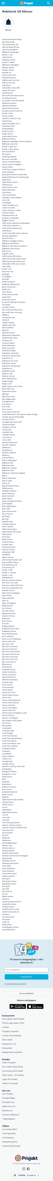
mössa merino (8, 116)
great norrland (8, 496)
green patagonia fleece (12, 501)
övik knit (5, 320)
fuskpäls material (9, 491)
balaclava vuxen (9, 363)
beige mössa (7, 134)
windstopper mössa (10, 927)
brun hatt (6, 406)
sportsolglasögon (9, 843)
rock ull (5, 815)
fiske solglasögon (9, 460)
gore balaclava (8, 493)
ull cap (4, 894)
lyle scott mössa (9, 662)
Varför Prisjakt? (9, 1062)
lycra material (7, 636)
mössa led (6, 697)
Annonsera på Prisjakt (12, 1071)
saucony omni (8, 830)
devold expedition (9, 236)
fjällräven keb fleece (10, 243)
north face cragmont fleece (13, 169)
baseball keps (8, 128)
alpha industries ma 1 (11, 123)
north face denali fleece (12, 738)
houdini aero (7, 544)
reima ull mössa (8, 90)
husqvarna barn (8, 547)
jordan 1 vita (7, 55)
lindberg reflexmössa (11, 284)
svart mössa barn (9, 873)
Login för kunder (9, 1079)
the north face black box (12, 310)
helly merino (7, 534)
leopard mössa (8, 616)
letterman (6, 618)
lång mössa (7, 664)
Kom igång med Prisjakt (13, 1018)
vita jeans (6, 919)
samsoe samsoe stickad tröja (14, 827)
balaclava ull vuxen (10, 361)
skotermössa (7, 93)
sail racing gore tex (10, 44)
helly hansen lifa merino (12, 256)
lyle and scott (7, 644)
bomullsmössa (8, 401)
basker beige (7, 381)
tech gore (6, 878)
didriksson (6, 447)
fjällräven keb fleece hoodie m (14, 246)
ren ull (4, 807)
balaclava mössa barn (11, 356)
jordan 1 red (7, 575)
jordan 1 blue (7, 113)
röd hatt (5, 820)
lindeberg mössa (9, 631)
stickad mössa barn (10, 853)
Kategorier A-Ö (9, 1043)
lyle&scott (6, 289)
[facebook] (28, 1169)
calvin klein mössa (9, 136)
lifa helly (5, 279)
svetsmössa (7, 121)
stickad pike (7, 858)
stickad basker (8, 850)
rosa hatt (6, 817)
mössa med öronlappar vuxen (14, 713)
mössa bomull (8, 687)
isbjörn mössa (8, 557)
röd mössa (6, 192)
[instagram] (23, 1169)
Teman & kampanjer (11, 1035)
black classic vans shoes (12, 386)
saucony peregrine (10, 49)
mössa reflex (7, 167)
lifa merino (6, 154)
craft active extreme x (11, 225)
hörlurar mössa (8, 549)
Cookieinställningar (11, 1146)
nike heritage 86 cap (10, 47)
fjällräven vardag (9, 468)
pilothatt (5, 782)
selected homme (9, 77)
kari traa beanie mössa (11, 580)
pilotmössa (6, 784)
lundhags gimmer (9, 156)
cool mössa (7, 437)
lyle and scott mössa (10, 654)
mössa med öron (9, 75)
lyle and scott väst (9, 659)
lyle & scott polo (9, 287)
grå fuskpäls (7, 503)
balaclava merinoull (10, 353)
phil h (4, 779)
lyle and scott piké (9, 159)
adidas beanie (8, 322)
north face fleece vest (11, 743)
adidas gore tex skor (11, 80)
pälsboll (5, 797)
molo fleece (7, 292)
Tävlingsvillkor (9, 1133)
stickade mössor (9, 861)
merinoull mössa (9, 677)
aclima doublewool (10, 205)
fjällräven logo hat (9, 144)
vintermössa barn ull (10, 912)
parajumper (7, 769)
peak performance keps (12, 39)
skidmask (6, 838)
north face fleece (9, 741)
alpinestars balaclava (11, 335)
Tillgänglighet (8, 1118)
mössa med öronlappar (12, 164)
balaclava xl (7, 368)
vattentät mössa (9, 904)
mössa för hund (8, 692)
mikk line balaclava (10, 679)
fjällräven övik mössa (11, 248)
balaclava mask (8, 60)
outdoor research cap (11, 118)
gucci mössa (7, 514)
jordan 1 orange (9, 572)
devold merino (8, 238)
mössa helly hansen (10, 695)
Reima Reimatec (8, 190)
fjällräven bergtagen (10, 52)
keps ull (5, 600)
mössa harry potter (10, 294)
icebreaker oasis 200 (10, 88)
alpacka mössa (8, 332)
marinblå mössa (8, 669)
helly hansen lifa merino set (13, 261)
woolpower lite (8, 317)
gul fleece (6, 516)
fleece (4, 475)
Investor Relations (10, 1114)
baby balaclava (8, 345)
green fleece (7, 498)
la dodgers (6, 276)
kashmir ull (6, 72)
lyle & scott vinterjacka (11, 639)
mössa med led (8, 705)
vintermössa (7, 57)
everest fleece (8, 457)
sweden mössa (8, 307)
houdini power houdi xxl (12, 111)
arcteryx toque (8, 343)
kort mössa (6, 608)
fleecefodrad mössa (10, 486)
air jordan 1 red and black (13, 100)
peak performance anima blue (14, 174)
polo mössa (7, 789)
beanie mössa (8, 131)
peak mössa (7, 776)
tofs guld (6, 886)
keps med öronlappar (11, 593)
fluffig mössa (7, 488)
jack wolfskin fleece (10, 562)
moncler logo (7, 682)
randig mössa (8, 802)
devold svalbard (9, 445)
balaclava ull (7, 358)
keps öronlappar (9, 603)
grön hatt (6, 509)
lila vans (5, 623)
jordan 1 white (8, 62)
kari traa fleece (8, 151)
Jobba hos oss (8, 1106)
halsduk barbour (9, 524)
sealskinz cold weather (11, 197)
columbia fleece (8, 435)
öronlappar (6, 202)
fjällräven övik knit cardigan (13, 473)
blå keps (5, 394)
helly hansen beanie (10, 108)
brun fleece (6, 404)
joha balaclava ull (9, 565)
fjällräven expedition (10, 65)
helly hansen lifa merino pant (14, 259)
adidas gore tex (9, 325)
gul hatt (5, 519)
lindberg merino (8, 281)
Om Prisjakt (7, 1093)
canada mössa (8, 419)
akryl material (7, 327)
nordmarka (6, 728)
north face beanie (9, 736)
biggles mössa (8, 220)
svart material (8, 871)
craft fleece (7, 231)
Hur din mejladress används (15, 984)
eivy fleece (6, 85)
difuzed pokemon (9, 105)
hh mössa (6, 537)
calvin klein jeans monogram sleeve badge (20, 414)
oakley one (6, 758)
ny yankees (6, 753)
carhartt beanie (8, 424)
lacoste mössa (8, 611)
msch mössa (7, 685)
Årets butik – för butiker (13, 1075)
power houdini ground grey (13, 302)
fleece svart (7, 481)
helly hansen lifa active (11, 532)
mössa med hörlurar (10, 702)
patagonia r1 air (9, 774)
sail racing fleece (9, 195)
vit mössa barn (8, 917)
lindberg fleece (8, 626)
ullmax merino (8, 896)
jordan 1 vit (7, 269)
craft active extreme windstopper (16, 223)
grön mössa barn (9, 511)
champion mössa (9, 427)
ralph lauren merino (10, 182)
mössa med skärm (9, 708)
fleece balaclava (9, 478)
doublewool (7, 450)
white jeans (7, 924)
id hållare (6, 554)
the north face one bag (12, 312)
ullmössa (5, 899)
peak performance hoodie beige (15, 177)
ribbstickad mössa (9, 812)
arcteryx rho (7, 340)
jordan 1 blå (7, 570)
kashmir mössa (8, 590)
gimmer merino (8, 67)
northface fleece (9, 748)
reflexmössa (7, 185)
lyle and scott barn (10, 646)
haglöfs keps (7, 521)
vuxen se (5, 922)
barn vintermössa (9, 378)
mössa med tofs (9, 710)
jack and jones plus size (12, 560)
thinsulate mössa (9, 881)
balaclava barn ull (9, 215)
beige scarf (6, 384)
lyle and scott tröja (10, 657)
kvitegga (5, 274)
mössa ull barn (8, 715)
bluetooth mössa (9, 391)
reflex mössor (7, 804)
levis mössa (7, 621)
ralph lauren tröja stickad (12, 799)
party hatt (6, 297)
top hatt (5, 889)
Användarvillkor (9, 1129)
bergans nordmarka (10, 218)
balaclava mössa (9, 103)
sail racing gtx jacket (10, 822)
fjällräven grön (8, 465)
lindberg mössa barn (10, 628)
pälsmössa (6, 179)
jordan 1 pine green (10, 149)
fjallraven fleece (8, 139)
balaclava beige (8, 350)
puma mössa (7, 794)
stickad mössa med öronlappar (15, 855)
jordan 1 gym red (9, 146)
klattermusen (7, 605)
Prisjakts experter (10, 1031)
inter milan (6, 266)
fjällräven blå (7, 463)
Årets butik (7, 1039)
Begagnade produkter (12, 1052)
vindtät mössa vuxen (10, 909)
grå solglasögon (9, 506)
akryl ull (5, 330)
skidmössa (6, 840)
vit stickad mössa (9, 98)
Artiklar (5, 1027)
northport (6, 751)
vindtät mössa (8, 907)
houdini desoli (8, 70)
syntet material (8, 876)
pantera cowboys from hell (13, 766)
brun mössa (7, 409)
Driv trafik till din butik (12, 1066)
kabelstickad (7, 577)
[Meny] (3, 3)
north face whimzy (10, 746)
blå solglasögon (9, 399)
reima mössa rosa (9, 187)
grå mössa (6, 251)
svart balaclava (8, 868)
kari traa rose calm (10, 582)
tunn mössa (7, 891)
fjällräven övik (8, 470)
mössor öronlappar (10, 718)
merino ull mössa (9, 674)
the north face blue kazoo (13, 95)
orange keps (7, 761)
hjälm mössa (7, 539)
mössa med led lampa (11, 162)
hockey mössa (8, 542)
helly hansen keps (9, 529)
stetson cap (7, 845)
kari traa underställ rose (12, 588)
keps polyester (8, 598)
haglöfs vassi (7, 253)
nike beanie (7, 725)
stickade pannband (10, 863)
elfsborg (5, 455)
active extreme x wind (11, 210)
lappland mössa (8, 613)
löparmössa (7, 667)
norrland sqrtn (8, 730)
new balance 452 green (12, 720)
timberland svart (9, 884)
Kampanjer (7, 1048)
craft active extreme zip (12, 228)
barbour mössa (8, 376)
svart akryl (6, 866)
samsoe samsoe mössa (12, 825)
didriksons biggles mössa (12, 241)
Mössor (27, 11)
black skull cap (8, 389)
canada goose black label (13, 417)
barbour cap (7, 373)
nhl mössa (6, 723)
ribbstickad (6, 810)
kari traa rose (8, 271)
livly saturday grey (9, 633)
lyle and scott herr (9, 649)
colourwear (7, 429)
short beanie (7, 833)
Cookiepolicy (8, 1137)
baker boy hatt (8, 348)
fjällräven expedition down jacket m (17, 141)
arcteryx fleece (8, 213)
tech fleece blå (8, 42)
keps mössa (7, 595)
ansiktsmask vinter (9, 338)
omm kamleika (8, 172)
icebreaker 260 (8, 552)
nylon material (8, 756)
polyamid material (9, 792)
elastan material (9, 452)
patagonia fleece (9, 771)
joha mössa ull (8, 567)
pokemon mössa (9, 787)
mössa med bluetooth (11, 700)
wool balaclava (8, 929)
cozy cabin (6, 440)
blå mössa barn (8, 396)
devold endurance (9, 442)
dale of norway (8, 83)
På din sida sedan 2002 (13, 1023)
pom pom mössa (9, 299)
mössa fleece (7, 690)
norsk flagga (7, 733)
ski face (5, 835)
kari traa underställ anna (12, 585)
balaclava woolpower (11, 366)
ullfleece (5, 315)
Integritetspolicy (9, 1141)
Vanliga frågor (8, 1098)
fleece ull (5, 483)
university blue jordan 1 (11, 901)
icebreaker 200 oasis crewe (13, 264)
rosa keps (6, 304)
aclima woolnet (8, 207)
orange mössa (8, 764)
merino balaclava (9, 672)
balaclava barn (8, 126)
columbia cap (7, 432)
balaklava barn (8, 371)
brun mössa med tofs (11, 412)
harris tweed (7, 526)
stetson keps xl (8, 848)
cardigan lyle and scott (11, 422)
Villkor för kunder (10, 1083)
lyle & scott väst (8, 641)
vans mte (6, 200)
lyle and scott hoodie (11, 651)
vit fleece (6, 914)
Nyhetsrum (7, 1110)
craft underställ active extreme (15, 233)
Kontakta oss (8, 1102)
